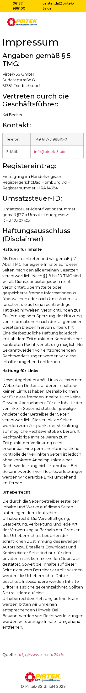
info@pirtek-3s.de (49, 152)
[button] (75, 22)
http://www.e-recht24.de (40, 654)
